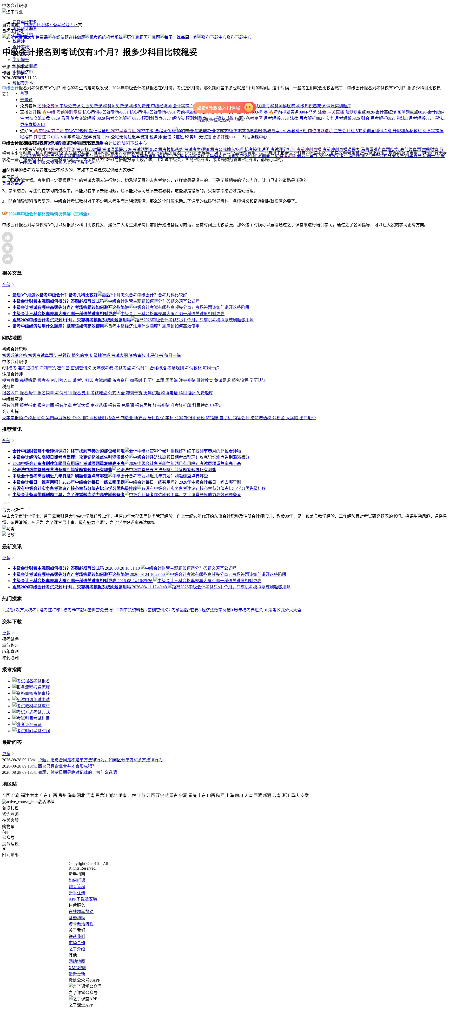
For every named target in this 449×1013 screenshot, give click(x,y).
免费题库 (204, 393)
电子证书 (155, 355)
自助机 (226, 418)
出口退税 (307, 418)
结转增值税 (261, 418)
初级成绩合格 (15, 355)
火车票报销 (13, 418)
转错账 (212, 418)
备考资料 (121, 380)
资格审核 (138, 355)
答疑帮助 (77, 918)
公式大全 (117, 393)
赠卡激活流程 (81, 924)
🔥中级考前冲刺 (48, 131)
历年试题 (152, 393)
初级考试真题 (41, 355)
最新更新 (77, 974)
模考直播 (11, 380)
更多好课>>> (224, 137)
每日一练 (172, 355)
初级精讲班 (100, 355)
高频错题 (28, 380)
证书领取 (63, 355)
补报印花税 (195, 418)
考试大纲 (120, 355)
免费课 (128, 405)
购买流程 (77, 886)
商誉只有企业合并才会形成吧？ (67, 766)
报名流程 (240, 380)
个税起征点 (35, 418)
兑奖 (179, 418)
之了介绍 (77, 949)
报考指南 (28, 405)
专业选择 (99, 405)
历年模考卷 (103, 368)
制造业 (127, 418)
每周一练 (211, 368)
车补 (170, 418)
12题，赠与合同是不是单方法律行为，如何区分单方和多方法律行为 (100, 760)
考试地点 (99, 393)
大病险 (292, 418)
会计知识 (113, 143)
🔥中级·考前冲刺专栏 (62, 112)
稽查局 (114, 418)
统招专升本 (22, 83)
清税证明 (98, 418)
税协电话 (170, 393)
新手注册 (77, 893)
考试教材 (194, 368)
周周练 (172, 380)
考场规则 (176, 368)
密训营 (64, 368)
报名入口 (11, 393)
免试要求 (223, 380)
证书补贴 (161, 405)
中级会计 (10, 88)
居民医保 (156, 418)
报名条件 (28, 393)
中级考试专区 (58, 149)
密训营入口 (62, 380)
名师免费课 (48, 106)
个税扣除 (80, 418)
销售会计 (241, 418)
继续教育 (205, 380)
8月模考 (10, 368)
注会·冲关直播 (331, 112)
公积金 (279, 418)
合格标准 (158, 368)
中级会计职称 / (38, 25)
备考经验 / (63, 25)
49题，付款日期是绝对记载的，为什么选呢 (77, 772)
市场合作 (77, 943)
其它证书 (42, 137)
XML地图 (77, 967)
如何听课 (77, 880)
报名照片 (144, 405)
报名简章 (80, 355)
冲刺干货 (48, 368)
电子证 (216, 405)
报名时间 (46, 405)
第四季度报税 (59, 418)
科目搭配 (187, 393)
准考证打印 (28, 368)
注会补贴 (187, 380)
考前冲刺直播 (309, 149)
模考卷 (44, 380)
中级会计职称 (24, 28)
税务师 (18, 41)
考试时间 (141, 368)
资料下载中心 (134, 143)
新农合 (141, 418)
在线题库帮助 (81, 911)
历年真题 (156, 380)
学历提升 (20, 59)
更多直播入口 (32, 124)
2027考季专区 (124, 131)
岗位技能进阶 (321, 131)
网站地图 (77, 961)
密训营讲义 (82, 368)
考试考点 (123, 368)
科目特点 (201, 405)
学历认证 (257, 380)
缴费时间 (139, 380)
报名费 (115, 405)
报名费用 (81, 393)
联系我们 (77, 936)
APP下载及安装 (83, 899)
